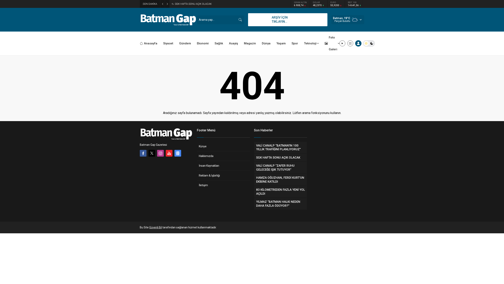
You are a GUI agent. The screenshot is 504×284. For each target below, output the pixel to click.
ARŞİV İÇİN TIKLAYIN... (280, 19)
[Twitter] (151, 153)
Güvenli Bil (155, 227)
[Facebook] (143, 153)
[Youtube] (169, 153)
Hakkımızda (206, 156)
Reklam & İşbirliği (209, 175)
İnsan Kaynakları (209, 165)
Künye (203, 146)
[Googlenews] (177, 153)
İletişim (203, 185)
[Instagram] (160, 153)
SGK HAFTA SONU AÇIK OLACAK (193, 3)
